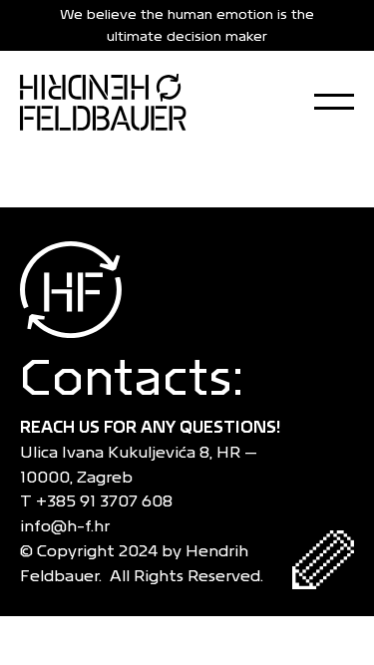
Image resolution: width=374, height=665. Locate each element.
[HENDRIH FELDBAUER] (103, 102)
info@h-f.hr (69, 525)
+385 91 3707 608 (108, 501)
